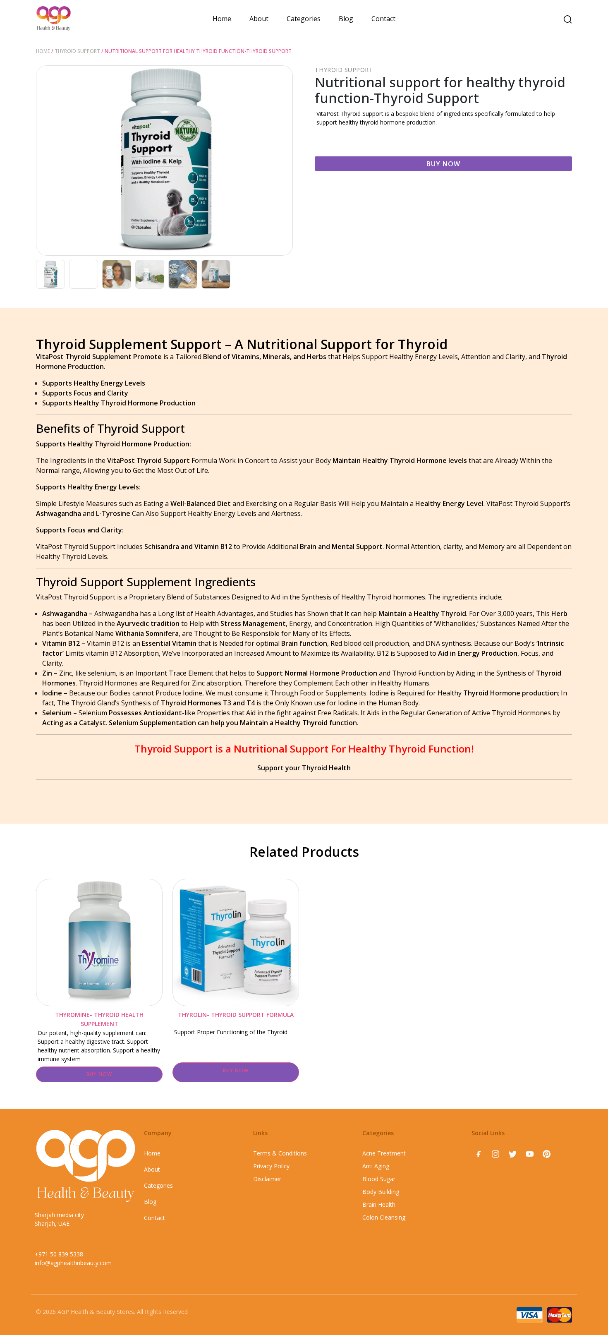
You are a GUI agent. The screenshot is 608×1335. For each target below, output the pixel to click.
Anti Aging (375, 1166)
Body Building (380, 1192)
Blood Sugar (378, 1179)
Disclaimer (267, 1179)
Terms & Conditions (280, 1153)
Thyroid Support (77, 51)
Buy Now (443, 163)
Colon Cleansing (383, 1217)
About (258, 18)
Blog (346, 18)
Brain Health (378, 1204)
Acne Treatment (384, 1153)
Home (222, 18)
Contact (383, 18)
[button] (283, 160)
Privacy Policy (271, 1166)
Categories (304, 18)
